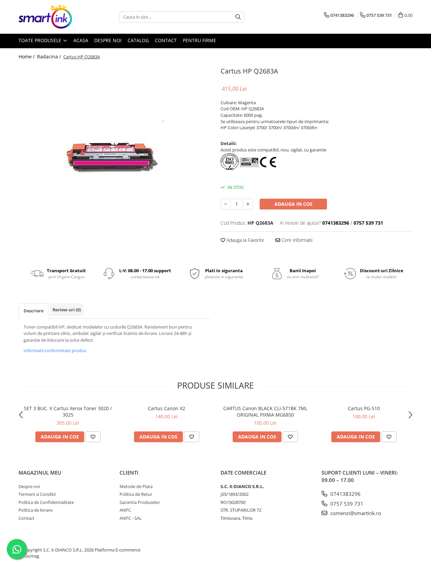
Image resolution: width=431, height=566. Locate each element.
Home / (27, 56)
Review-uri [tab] (67, 310)
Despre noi (108, 40)
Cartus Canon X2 (166, 408)
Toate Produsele (41, 40)
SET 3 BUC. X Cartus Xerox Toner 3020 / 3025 (68, 411)
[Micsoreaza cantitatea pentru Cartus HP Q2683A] (226, 204)
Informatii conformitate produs (55, 350)
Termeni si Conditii (37, 494)
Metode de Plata (136, 486)
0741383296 (345, 493)
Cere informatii (296, 240)
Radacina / (49, 56)
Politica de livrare (36, 510)
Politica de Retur (136, 494)
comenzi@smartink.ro (355, 513)
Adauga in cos (293, 204)
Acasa (80, 40)
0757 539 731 (346, 503)
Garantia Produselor (140, 502)
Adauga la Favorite (244, 240)
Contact (166, 40)
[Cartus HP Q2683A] (114, 161)
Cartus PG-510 (364, 408)
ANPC (125, 510)
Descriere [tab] (33, 311)
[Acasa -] (52, 17)
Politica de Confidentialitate (46, 502)
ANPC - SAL (131, 518)
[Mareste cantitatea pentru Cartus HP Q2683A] (248, 204)
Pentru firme (199, 40)
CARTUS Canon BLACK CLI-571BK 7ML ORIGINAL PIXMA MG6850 (265, 411)
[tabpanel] (114, 161)
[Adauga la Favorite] (93, 436)
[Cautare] (238, 17)
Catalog (138, 40)
